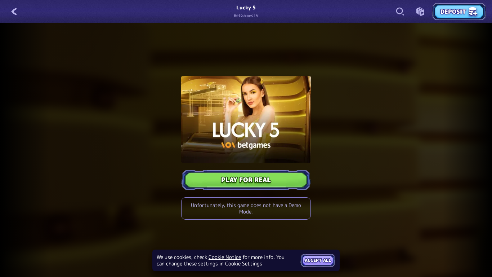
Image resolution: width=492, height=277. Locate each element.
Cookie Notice (225, 257)
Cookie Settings (243, 264)
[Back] (14, 11)
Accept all (318, 260)
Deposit (453, 12)
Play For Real (246, 179)
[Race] (420, 11)
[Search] (400, 11)
